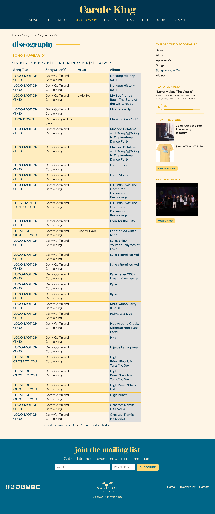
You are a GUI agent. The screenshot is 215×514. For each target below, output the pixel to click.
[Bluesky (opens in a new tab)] (18, 487)
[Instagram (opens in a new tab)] (28, 487)
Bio (48, 20)
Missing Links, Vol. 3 (124, 119)
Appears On (164, 60)
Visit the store (167, 169)
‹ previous (62, 425)
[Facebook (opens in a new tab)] (7, 487)
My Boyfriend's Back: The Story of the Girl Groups (123, 100)
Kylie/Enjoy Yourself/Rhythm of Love (124, 245)
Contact (204, 487)
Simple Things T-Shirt (189, 147)
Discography (86, 20)
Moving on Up (120, 109)
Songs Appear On (48, 36)
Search (180, 20)
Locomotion (119, 165)
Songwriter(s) (55, 70)
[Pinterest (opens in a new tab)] (23, 487)
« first (48, 425)
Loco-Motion (119, 175)
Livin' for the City (122, 221)
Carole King (107, 10)
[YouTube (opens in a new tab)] (38, 487)
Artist (82, 70)
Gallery (111, 20)
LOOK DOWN (23, 119)
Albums (161, 55)
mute (165, 106)
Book (145, 20)
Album (115, 70)
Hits (113, 338)
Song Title (20, 70)
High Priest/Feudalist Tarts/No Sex (122, 361)
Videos (160, 75)
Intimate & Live (121, 314)
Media (63, 20)
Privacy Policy (187, 487)
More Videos (165, 221)
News (33, 20)
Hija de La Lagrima (124, 347)
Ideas (129, 20)
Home (15, 36)
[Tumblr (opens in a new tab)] (33, 487)
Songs (160, 65)
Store (162, 20)
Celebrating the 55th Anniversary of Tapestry (189, 129)
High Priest (118, 395)
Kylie (113, 284)
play (159, 107)
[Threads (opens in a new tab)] (12, 487)
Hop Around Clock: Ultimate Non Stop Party (124, 328)
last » (106, 425)
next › (95, 425)
